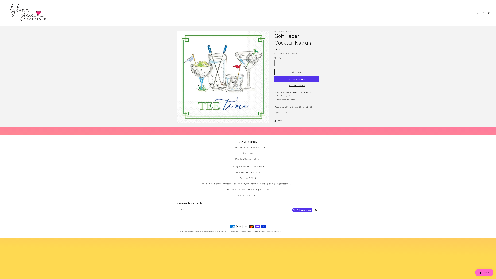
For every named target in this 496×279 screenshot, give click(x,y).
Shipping (277, 53)
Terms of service (246, 232)
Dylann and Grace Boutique (191, 232)
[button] (5, 13)
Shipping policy (259, 232)
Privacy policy (233, 232)
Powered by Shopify (207, 232)
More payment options (297, 85)
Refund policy (221, 232)
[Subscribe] (220, 210)
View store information (286, 100)
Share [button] (279, 120)
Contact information (274, 232)
